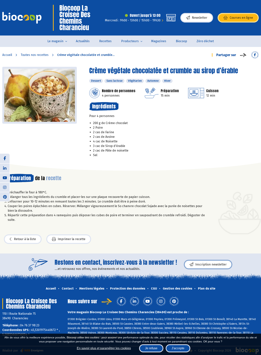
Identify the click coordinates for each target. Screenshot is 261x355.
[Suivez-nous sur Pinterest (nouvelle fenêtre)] (5, 196)
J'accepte (178, 348)
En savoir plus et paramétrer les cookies (104, 348)
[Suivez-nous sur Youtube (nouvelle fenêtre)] (5, 177)
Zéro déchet (205, 41)
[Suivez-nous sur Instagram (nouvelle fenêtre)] (5, 187)
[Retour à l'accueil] (21, 18)
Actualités (83, 41)
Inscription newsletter (211, 264)
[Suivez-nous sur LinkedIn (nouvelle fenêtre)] (5, 168)
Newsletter (199, 17)
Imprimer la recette (71, 239)
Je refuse (151, 348)
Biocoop (181, 41)
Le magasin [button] (55, 41)
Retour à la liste (25, 239)
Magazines (158, 41)
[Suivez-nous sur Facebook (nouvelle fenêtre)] (5, 158)
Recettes (105, 41)
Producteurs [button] (130, 41)
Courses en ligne (241, 17)
